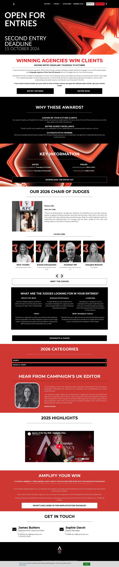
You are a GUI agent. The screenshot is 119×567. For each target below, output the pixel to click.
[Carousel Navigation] (59, 275)
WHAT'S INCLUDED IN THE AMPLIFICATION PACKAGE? (59, 505)
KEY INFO (47, 4)
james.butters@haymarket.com (31, 534)
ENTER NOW (100, 4)
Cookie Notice (22, 565)
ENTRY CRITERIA (35, 91)
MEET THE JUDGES (59, 281)
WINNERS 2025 (78, 4)
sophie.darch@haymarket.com (78, 534)
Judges (56, 4)
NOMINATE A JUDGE (60, 338)
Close (87, 564)
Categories (67, 4)
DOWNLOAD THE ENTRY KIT (59, 180)
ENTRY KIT (90, 4)
